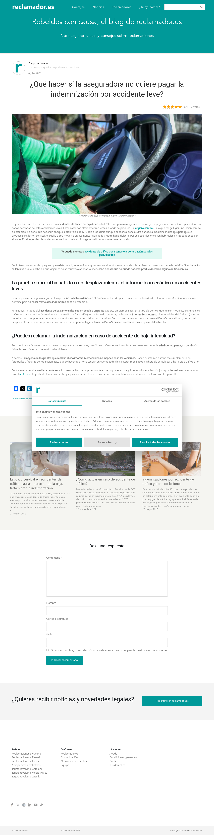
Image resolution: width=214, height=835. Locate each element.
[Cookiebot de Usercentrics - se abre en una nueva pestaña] (164, 390)
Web (49, 634)
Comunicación (69, 757)
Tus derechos (117, 765)
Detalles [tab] (107, 401)
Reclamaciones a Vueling (26, 754)
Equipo (65, 765)
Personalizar (105, 442)
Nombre (51, 603)
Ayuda (113, 754)
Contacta (115, 761)
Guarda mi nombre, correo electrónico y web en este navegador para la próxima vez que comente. (109, 650)
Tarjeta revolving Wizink (26, 776)
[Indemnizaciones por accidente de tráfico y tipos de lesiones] (172, 459)
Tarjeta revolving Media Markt (29, 773)
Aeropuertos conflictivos (26, 765)
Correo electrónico (57, 619)
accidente (25, 374)
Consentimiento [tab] (56, 401)
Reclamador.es (69, 754)
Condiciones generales (123, 757)
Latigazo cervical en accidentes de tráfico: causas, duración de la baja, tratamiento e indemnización (36, 483)
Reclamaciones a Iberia (25, 761)
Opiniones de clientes (74, 761)
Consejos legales (20, 398)
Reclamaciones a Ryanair (26, 757)
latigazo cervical (144, 228)
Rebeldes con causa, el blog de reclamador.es (107, 22)
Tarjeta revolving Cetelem (27, 769)
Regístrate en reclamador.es (172, 701)
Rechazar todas (59, 442)
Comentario (54, 558)
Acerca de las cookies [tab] (157, 401)
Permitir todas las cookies (155, 442)
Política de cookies (20, 830)
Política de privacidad (70, 830)
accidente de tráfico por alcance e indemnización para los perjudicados (119, 253)
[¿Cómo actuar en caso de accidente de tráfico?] (106, 459)
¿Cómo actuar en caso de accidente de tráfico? (105, 481)
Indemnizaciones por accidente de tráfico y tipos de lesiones (168, 481)
